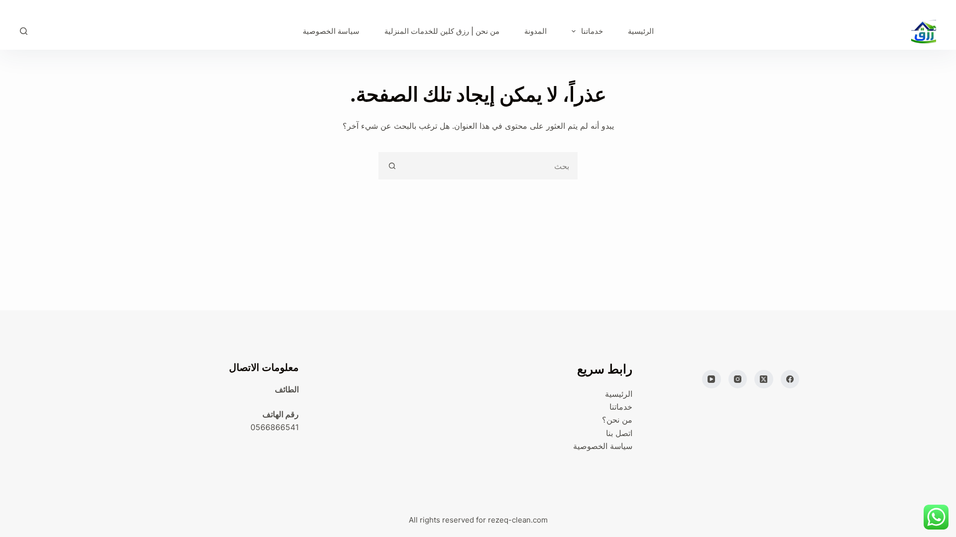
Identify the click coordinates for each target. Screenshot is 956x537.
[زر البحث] (392, 166)
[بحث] (23, 31)
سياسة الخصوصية (331, 31)
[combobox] (491, 165)
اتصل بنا (619, 433)
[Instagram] (737, 379)
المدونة (535, 31)
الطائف (287, 389)
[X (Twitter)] (763, 379)
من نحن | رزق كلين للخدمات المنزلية (441, 31)
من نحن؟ (617, 420)
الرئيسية (641, 31)
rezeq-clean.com (518, 520)
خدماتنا (592, 31)
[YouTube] (711, 379)
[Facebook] (790, 379)
